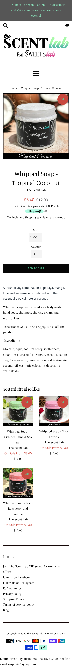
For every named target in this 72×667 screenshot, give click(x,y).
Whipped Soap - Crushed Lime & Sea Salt (18, 437)
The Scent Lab (34, 633)
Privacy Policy (12, 594)
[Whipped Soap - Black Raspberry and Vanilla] (18, 483)
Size (35, 229)
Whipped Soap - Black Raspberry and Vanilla (18, 508)
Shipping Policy (13, 599)
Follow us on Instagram (19, 583)
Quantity (36, 246)
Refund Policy (12, 588)
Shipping (30, 217)
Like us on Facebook (16, 577)
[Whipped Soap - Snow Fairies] (54, 411)
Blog (6, 610)
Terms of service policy (18, 604)
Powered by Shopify (55, 633)
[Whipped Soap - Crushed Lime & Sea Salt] (18, 411)
